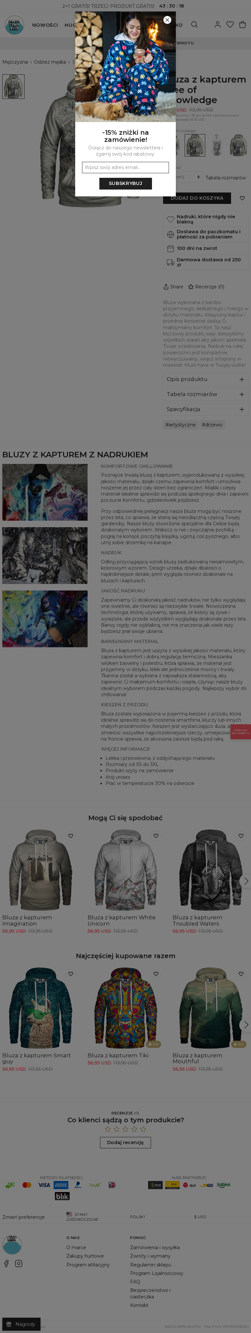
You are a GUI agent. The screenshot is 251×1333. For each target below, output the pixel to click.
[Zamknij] (167, 20)
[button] (125, 666)
